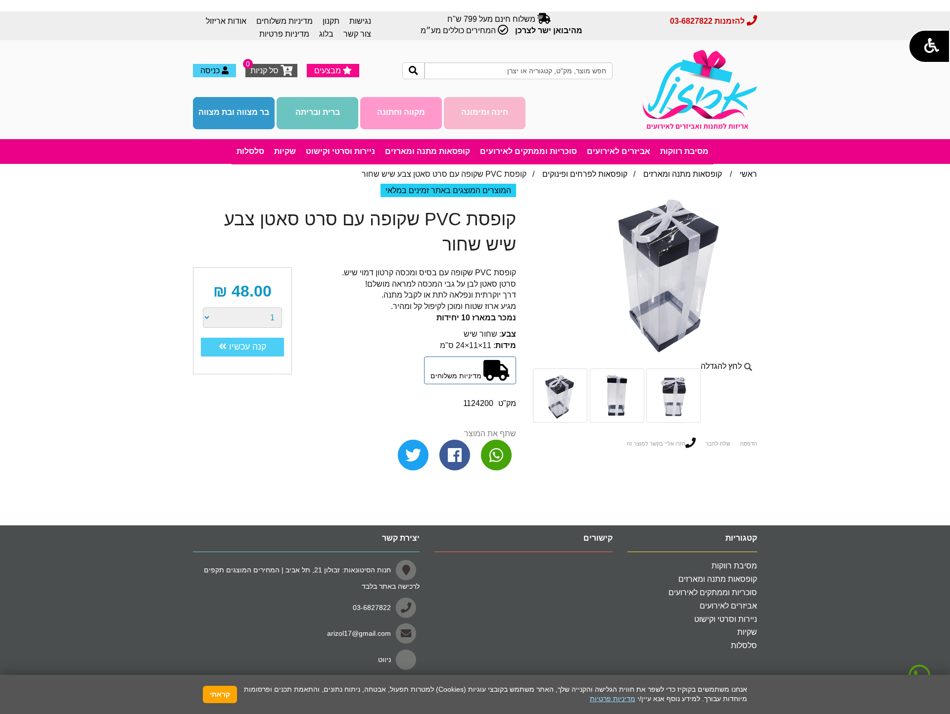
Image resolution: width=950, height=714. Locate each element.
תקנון (331, 21)
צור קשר (357, 34)
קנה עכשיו (247, 347)
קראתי (220, 694)
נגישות (360, 21)
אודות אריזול (226, 21)
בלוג (326, 34)
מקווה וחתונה (401, 112)
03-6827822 (372, 607)
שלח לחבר (718, 444)
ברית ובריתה (317, 112)
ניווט (384, 659)
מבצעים (328, 70)
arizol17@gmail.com (359, 633)
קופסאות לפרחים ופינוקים (584, 174)
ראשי (748, 174)
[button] (929, 46)
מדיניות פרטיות (284, 34)
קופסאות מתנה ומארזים (682, 174)
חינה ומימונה (484, 112)
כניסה (211, 70)
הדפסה (748, 444)
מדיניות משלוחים (284, 21)
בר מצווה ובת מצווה (233, 112)
